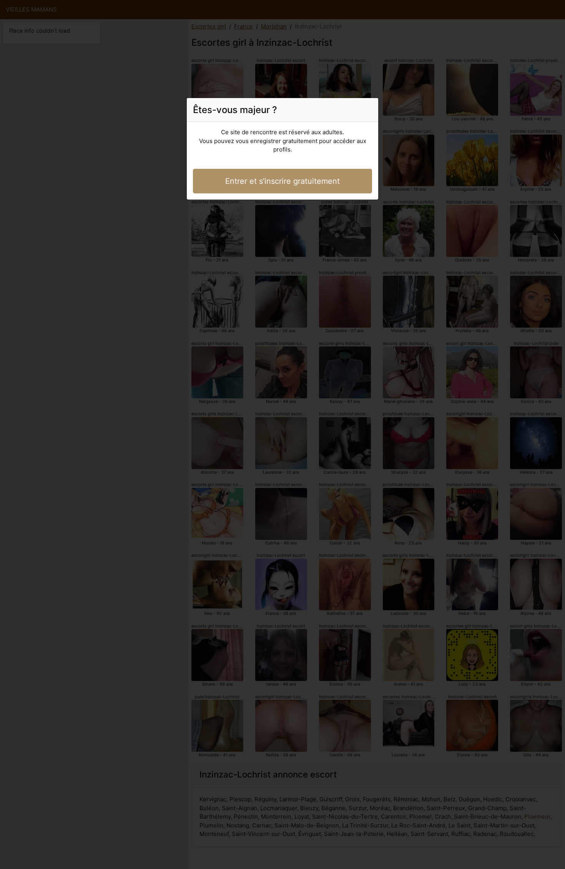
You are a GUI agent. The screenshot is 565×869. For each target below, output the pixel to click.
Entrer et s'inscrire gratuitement (282, 181)
